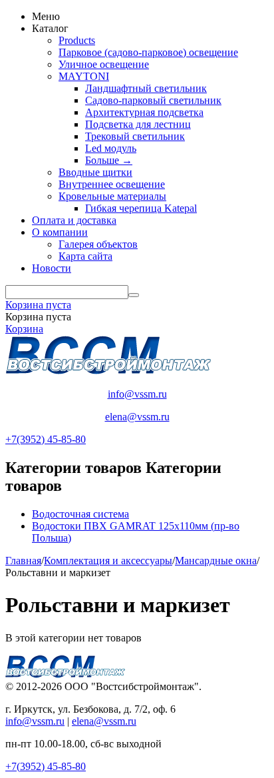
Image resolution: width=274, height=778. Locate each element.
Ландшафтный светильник (146, 88)
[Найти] (133, 295)
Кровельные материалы (112, 196)
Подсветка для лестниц (138, 124)
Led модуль (110, 148)
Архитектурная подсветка (144, 112)
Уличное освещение (104, 64)
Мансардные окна (216, 560)
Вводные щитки (95, 172)
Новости (51, 268)
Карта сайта (85, 256)
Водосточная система (80, 514)
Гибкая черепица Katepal (141, 208)
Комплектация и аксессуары (108, 560)
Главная (23, 560)
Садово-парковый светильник (153, 100)
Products (77, 40)
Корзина (24, 328)
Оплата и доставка (74, 220)
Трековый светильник (135, 136)
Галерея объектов (98, 244)
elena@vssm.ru (137, 416)
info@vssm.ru (137, 394)
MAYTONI (84, 76)
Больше (108, 160)
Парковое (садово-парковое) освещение (148, 52)
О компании (60, 232)
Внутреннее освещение (112, 184)
